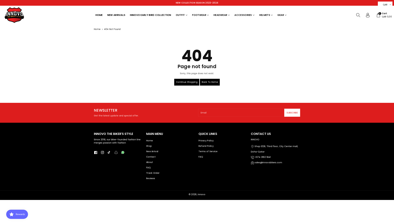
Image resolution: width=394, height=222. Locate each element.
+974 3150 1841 (263, 157)
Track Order (152, 173)
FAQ (148, 167)
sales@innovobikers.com (268, 162)
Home (97, 29)
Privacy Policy (206, 140)
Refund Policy (206, 146)
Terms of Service (208, 151)
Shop (149, 146)
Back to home (210, 82)
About (149, 162)
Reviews (150, 178)
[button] (181, 15)
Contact (151, 156)
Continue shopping (186, 82)
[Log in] (369, 15)
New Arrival (152, 151)
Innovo (201, 194)
